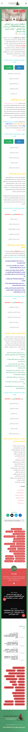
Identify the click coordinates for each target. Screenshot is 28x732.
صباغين (14, 684)
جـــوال (19, 67)
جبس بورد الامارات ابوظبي (10, 536)
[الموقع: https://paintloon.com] (14, 583)
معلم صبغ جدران (9, 701)
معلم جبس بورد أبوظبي (19, 561)
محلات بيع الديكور (9, 556)
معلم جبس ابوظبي (9, 558)
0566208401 (18, 214)
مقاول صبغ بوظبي (20, 704)
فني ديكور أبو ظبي (11, 548)
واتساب (8, 67)
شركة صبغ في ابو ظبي (11, 679)
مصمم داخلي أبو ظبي (20, 558)
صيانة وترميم (21, 500)
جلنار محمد (14, 573)
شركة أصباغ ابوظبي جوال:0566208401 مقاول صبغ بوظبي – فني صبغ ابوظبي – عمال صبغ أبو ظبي (10, 658)
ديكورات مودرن (21, 548)
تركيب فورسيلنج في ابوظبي (18, 534)
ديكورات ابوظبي (20, 490)
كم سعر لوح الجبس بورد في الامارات (17, 551)
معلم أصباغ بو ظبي (20, 701)
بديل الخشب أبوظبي (19, 495)
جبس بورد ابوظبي (21, 457)
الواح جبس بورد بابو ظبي (19, 531)
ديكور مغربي (19, 129)
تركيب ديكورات (9, 531)
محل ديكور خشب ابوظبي (19, 553)
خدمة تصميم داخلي (20, 543)
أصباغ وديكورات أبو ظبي (10, 724)
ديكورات (15, 11)
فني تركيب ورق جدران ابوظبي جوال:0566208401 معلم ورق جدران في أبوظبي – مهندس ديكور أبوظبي (11, 643)
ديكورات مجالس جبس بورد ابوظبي (17, 546)
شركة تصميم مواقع (20, 727)
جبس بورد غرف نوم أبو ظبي (19, 541)
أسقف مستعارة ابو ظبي (16, 529)
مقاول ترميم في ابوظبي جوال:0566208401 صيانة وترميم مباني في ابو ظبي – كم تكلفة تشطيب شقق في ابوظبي (11, 635)
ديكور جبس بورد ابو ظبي (9, 543)
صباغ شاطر (12, 681)
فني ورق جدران (20, 503)
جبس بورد (22, 11)
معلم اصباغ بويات (20, 492)
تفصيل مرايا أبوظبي (19, 497)
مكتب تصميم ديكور (8, 561)
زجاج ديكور (21, 679)
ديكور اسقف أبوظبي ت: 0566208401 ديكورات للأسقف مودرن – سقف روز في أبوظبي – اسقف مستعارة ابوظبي (10, 650)
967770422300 (7, 727)
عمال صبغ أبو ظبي (20, 687)
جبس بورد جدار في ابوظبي (19, 539)
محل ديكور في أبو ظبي (20, 556)
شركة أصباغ (14, 55)
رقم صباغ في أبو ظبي (9, 676)
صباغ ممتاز (21, 684)
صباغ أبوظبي (21, 681)
